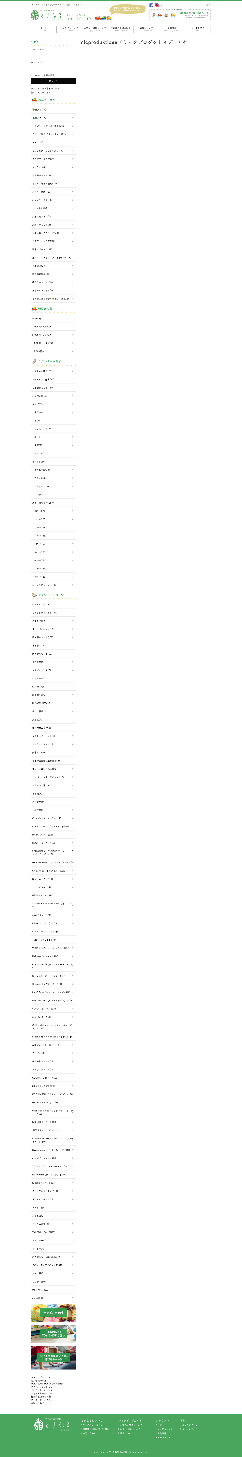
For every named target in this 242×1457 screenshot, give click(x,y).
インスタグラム (189, 1424)
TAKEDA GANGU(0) (43, 1232)
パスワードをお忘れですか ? (45, 88)
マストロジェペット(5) (43, 735)
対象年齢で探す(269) (43, 502)
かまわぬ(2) (38, 1215)
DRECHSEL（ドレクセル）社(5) (48, 870)
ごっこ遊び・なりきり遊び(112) (48, 150)
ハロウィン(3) (40, 494)
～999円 (36, 318)
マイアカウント (165, 1429)
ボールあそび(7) (40, 208)
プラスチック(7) (41, 428)
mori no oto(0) (40, 1289)
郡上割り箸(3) (39, 694)
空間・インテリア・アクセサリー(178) (51, 257)
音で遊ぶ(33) (39, 265)
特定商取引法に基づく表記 (96, 1429)
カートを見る (197, 29)
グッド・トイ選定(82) (43, 379)
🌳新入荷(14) (39, 109)
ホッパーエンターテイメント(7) (48, 777)
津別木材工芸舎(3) (41, 727)
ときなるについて (69, 29)
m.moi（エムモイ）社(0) (45, 1158)
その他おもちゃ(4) (41, 175)
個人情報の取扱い (40, 1380)
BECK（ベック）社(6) (43, 842)
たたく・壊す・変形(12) (44, 183)
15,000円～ (38, 351)
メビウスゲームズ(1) (42, 1069)
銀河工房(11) (39, 711)
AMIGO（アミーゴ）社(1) (45, 1044)
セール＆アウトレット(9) (44, 584)
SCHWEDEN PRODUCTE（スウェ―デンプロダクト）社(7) (53, 852)
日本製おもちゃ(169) (43, 387)
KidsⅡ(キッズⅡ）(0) (43, 1182)
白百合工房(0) (39, 1281)
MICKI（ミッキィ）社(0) (45, 1102)
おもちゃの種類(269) (43, 371)
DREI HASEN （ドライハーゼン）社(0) (52, 1094)
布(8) (36, 420)
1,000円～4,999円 (42, 326)
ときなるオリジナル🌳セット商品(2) (50, 298)
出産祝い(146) (39, 395)
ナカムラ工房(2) (40, 785)
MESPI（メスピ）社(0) (44, 1085)
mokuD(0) (37, 1297)
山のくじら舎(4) (40, 604)
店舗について (146, 29)
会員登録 (172, 29)
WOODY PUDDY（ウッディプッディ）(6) (53, 862)
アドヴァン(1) (39, 1053)
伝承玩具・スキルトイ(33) (45, 232)
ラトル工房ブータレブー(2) (45, 1191)
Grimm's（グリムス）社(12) (46, 818)
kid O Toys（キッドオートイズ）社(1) (51, 992)
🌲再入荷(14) (39, 117)
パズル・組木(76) (41, 191)
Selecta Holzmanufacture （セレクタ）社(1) (52, 905)
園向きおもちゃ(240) (43, 282)
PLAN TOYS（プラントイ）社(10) (50, 826)
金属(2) (37, 445)
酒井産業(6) (38, 661)
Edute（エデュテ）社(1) (44, 923)
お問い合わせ (37, 1402)
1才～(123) (39, 519)
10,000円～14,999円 (43, 343)
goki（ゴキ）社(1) (41, 915)
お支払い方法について (131, 1424)
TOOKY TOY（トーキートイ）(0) (49, 1166)
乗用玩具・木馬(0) (41, 216)
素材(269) (37, 404)
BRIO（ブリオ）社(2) (43, 895)
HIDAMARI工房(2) (42, 703)
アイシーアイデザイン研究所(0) (47, 1265)
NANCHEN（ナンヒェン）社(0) (48, 1174)
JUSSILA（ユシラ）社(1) (45, 1130)
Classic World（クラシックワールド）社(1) (52, 966)
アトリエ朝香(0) (40, 1223)
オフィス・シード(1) (42, 1199)
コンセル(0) (38, 1248)
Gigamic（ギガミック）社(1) (47, 983)
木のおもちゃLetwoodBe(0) (46, 1256)
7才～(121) (39, 568)
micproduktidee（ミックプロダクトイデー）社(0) (52, 1112)
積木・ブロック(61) (42, 249)
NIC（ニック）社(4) (42, 878)
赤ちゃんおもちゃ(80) (43, 290)
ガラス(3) (38, 453)
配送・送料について (130, 1429)
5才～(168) (39, 552)
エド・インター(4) (41, 887)
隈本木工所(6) (39, 752)
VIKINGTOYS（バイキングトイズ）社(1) (53, 947)
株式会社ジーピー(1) (42, 1061)
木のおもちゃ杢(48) (42, 653)
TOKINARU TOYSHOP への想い (48, 1383)
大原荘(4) (37, 719)
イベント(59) (39, 461)
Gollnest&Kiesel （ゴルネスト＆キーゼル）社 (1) (52, 1026)
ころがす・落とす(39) (43, 158)
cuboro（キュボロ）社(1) (45, 939)
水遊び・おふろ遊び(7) (43, 241)
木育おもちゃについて (42, 1393)
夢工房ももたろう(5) (42, 637)
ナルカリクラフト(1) (42, 744)
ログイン (162, 1424)
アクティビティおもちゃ (42, 1386)
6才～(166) (39, 560)
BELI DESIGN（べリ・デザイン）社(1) (52, 1000)
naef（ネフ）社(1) (41, 1016)
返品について (127, 1433)
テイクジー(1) (39, 1240)
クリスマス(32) (41, 469)
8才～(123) (39, 576)
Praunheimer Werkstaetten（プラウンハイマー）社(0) (52, 1140)
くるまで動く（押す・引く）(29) (49, 134)
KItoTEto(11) (39, 686)
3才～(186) (39, 535)
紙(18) (36, 436)
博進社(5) (37, 793)
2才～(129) (39, 527)
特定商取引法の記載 (121, 29)
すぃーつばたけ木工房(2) (45, 768)
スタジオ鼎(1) (39, 801)
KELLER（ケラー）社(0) (45, 1121)
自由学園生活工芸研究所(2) (46, 760)
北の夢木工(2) (39, 645)
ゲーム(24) (37, 142)
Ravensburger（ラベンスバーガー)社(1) (52, 1149)
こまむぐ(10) (39, 620)
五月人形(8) (39, 478)
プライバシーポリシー (42, 1399)
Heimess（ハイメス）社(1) (46, 956)
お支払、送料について (95, 29)
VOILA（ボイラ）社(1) (44, 1008)
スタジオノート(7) (41, 670)
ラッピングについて (41, 1377)
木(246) (37, 412)
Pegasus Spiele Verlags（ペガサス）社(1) (53, 1036)
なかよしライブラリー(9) (44, 612)
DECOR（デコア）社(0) (44, 1077)
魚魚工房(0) (38, 1273)
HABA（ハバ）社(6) (42, 834)
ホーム (43, 29)
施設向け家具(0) (40, 273)
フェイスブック (189, 1429)
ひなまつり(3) (40, 486)
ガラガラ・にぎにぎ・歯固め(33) (49, 125)
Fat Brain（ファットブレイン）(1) (50, 975)
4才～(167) (39, 543)
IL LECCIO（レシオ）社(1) (46, 931)
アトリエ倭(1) (39, 1207)
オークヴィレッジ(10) (43, 629)
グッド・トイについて (42, 1390)
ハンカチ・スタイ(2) (42, 199)
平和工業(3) (38, 809)
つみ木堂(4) (38, 678)
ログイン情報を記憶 (44, 75)
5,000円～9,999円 (42, 334)
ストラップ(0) (39, 167)
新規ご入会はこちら (41, 92)
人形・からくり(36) (42, 224)
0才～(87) (38, 510)
